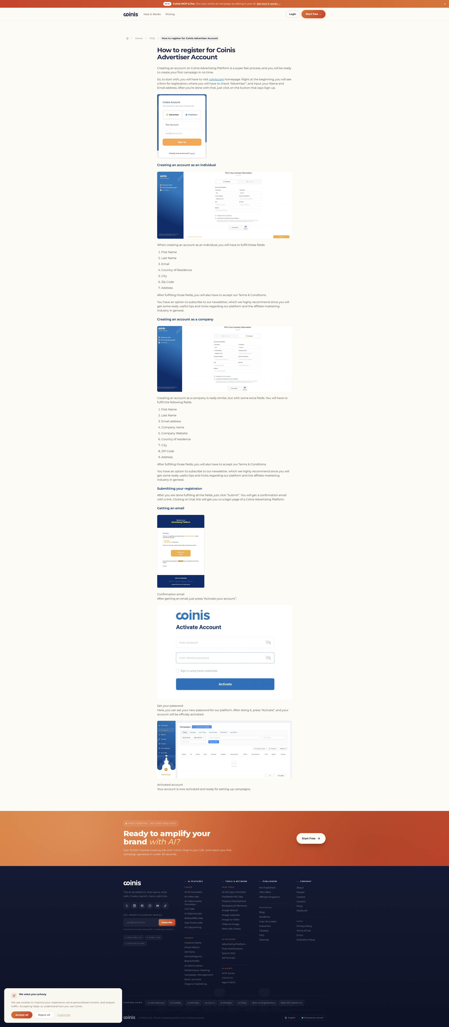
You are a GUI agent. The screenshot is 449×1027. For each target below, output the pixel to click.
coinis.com (216, 79)
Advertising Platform (234, 944)
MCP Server (228, 973)
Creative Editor (193, 942)
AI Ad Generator (193, 892)
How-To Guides (267, 921)
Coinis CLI (227, 977)
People (301, 892)
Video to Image (230, 924)
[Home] (127, 38)
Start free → (313, 14)
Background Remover (234, 905)
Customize (63, 1014)
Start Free (308, 838)
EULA (300, 935)
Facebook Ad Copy (232, 896)
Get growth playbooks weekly (142, 915)
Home (138, 38)
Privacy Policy (304, 926)
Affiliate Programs (269, 896)
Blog (262, 912)
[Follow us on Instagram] (150, 905)
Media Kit (302, 910)
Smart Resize (192, 947)
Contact (301, 901)
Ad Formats (228, 957)
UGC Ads (189, 908)
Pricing (170, 14)
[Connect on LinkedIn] (134, 905)
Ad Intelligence (193, 956)
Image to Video (230, 919)
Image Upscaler (231, 915)
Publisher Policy (306, 939)
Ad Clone (190, 951)
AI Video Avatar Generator (193, 903)
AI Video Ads (192, 896)
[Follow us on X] (126, 905)
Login (292, 14)
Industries (265, 926)
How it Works (152, 14)
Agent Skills (228, 982)
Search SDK (228, 953)
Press (300, 906)
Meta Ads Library (231, 928)
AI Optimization (194, 965)
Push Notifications (232, 948)
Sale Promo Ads (193, 922)
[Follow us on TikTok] (165, 905)
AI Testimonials (193, 913)
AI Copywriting (193, 927)
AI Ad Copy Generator (234, 892)
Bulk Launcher (193, 979)
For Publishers (267, 887)
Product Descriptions (234, 901)
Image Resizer (230, 910)
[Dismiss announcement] (444, 3)
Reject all (44, 1014)
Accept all (21, 1014)
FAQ (152, 38)
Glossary (264, 930)
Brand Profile (192, 960)
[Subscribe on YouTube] (157, 905)
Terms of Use (304, 930)
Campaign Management (199, 974)
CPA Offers (265, 892)
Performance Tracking (197, 970)
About (300, 887)
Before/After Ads (194, 918)
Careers (301, 896)
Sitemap (264, 939)
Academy (264, 916)
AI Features (195, 881)
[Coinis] (130, 14)
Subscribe (167, 922)
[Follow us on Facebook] (142, 905)
